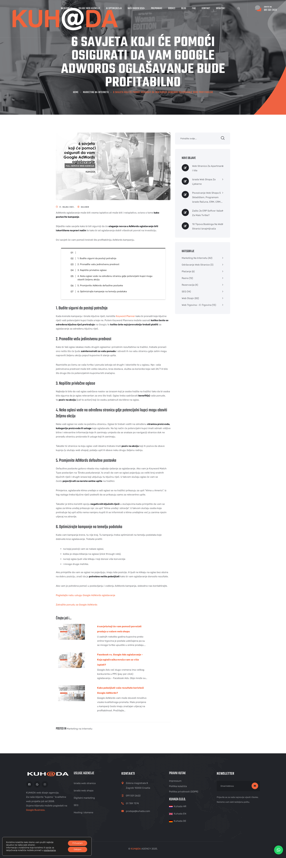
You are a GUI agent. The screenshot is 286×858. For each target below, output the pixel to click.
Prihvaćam (77, 843)
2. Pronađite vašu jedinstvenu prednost (98, 264)
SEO (184, 291)
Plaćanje (186, 271)
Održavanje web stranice (196, 264)
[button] (278, 849)
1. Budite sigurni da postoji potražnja (96, 258)
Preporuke (156, 8)
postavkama (50, 850)
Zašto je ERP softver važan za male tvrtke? (207, 213)
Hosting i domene (83, 812)
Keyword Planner (125, 316)
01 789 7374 (132, 803)
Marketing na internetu (96, 92)
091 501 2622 (133, 795)
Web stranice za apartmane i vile (207, 168)
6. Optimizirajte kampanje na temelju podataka (102, 291)
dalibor (85, 207)
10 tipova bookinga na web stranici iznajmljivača (207, 226)
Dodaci (171, 8)
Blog (183, 8)
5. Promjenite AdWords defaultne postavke (100, 285)
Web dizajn (188, 298)
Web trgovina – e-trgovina (197, 305)
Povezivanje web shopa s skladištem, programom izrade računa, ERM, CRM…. (207, 197)
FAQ (194, 8)
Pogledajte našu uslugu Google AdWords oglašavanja (85, 595)
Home (76, 92)
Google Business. (35, 810)
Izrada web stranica (85, 783)
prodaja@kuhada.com (138, 811)
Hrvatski (220, 8)
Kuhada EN (180, 813)
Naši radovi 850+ (136, 8)
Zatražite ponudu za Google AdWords (76, 604)
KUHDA (136, 848)
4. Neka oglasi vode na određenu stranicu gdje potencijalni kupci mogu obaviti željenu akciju (114, 278)
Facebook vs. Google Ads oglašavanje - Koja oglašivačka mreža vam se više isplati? (120, 659)
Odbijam (77, 849)
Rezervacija (188, 284)
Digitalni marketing (84, 797)
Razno (185, 278)
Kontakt (206, 8)
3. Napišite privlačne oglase (92, 270)
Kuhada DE (180, 821)
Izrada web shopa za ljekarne (204, 181)
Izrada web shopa (83, 790)
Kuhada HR (180, 806)
